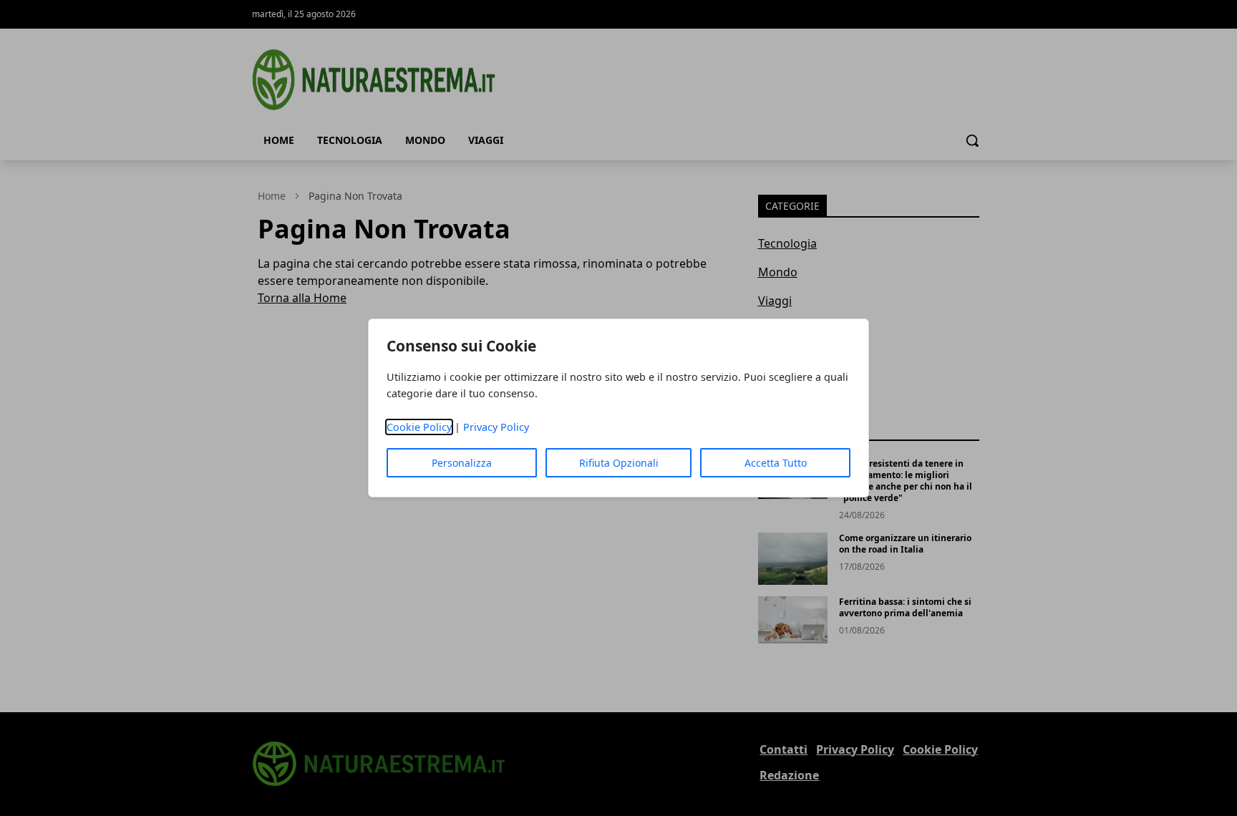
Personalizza (462, 463)
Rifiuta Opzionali (619, 463)
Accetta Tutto (775, 463)
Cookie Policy (419, 427)
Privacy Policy (496, 427)
